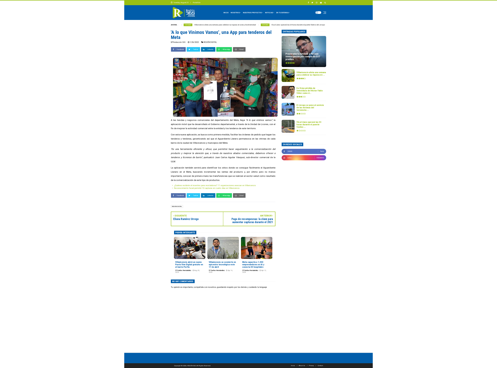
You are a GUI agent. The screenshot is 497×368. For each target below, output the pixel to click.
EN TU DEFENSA (282, 13)
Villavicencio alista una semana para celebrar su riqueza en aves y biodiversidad (200, 25)
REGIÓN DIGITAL (210, 42)
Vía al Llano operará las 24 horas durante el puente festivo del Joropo (273, 25)
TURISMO (239, 25)
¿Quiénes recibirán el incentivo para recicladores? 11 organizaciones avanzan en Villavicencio (215, 185)
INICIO (226, 13)
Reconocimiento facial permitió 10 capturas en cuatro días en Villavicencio (207, 188)
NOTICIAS (269, 13)
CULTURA (308, 25)
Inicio (293, 365)
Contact (320, 365)
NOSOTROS (235, 13)
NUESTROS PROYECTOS (252, 13)
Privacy (311, 365)
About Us (302, 365)
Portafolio (196, 2)
